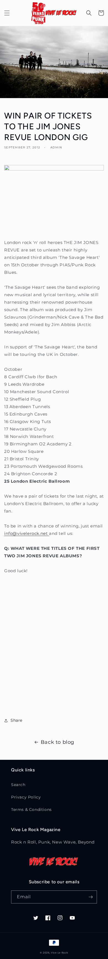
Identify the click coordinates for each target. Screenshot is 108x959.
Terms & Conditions (31, 809)
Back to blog (57, 742)
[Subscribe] (90, 896)
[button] (7, 13)
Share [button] (16, 720)
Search (18, 784)
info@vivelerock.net (26, 533)
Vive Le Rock (59, 952)
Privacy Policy (26, 797)
